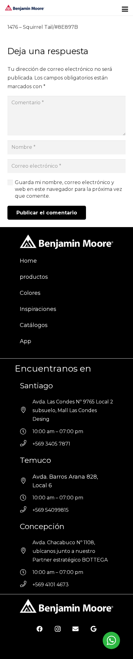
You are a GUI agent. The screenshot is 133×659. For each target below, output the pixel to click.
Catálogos (34, 325)
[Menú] (125, 9)
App (25, 341)
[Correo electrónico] (75, 629)
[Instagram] (57, 629)
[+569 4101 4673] (26, 584)
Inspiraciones (38, 309)
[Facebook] (39, 629)
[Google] (93, 629)
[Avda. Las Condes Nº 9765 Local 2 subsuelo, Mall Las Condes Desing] (26, 410)
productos (34, 277)
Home (28, 260)
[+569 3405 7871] (26, 444)
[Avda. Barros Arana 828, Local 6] (26, 481)
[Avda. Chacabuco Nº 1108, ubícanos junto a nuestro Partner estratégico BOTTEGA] (26, 551)
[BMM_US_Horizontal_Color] (24, 8)
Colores (30, 293)
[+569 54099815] (26, 510)
